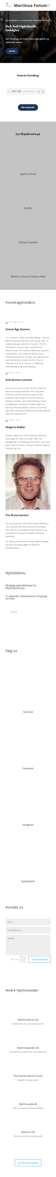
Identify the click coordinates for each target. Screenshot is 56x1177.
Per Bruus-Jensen (17, 515)
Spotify (28, 208)
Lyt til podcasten (28, 1163)
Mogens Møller (15, 427)
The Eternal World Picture (28, 1076)
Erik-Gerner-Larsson (19, 380)
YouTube (28, 711)
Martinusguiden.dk (28, 1047)
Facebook (28, 768)
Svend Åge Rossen (18, 329)
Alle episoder (28, 107)
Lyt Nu (12, 51)
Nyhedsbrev (28, 881)
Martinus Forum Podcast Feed (28, 276)
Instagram (28, 824)
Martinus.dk (28, 1132)
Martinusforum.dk (28, 1019)
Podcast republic (28, 242)
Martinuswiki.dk (28, 1104)
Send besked (39, 959)
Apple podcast (28, 173)
